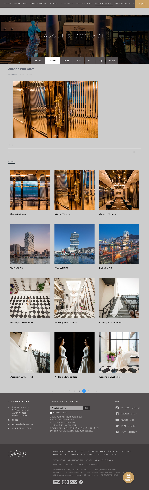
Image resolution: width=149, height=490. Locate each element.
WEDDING (54, 4)
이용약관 (89, 460)
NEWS (79, 61)
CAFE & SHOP (67, 4)
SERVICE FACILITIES (84, 4)
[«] (53, 391)
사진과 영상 (52, 61)
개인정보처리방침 (59, 460)
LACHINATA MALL (109, 455)
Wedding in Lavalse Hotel (21, 322)
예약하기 (142, 4)
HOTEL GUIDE (121, 4)
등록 (86, 408)
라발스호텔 (37, 61)
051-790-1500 (93, 475)
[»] (96, 391)
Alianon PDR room (21, 69)
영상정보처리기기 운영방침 (103, 460)
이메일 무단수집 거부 (75, 460)
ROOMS (8, 4)
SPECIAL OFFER (20, 4)
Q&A (89, 61)
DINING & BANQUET (38, 4)
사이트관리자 (12, 74)
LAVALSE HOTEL (59, 451)
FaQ (100, 61)
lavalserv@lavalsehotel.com (22, 424)
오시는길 (112, 61)
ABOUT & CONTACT (104, 4)
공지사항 (66, 61)
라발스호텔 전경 (16, 268)
